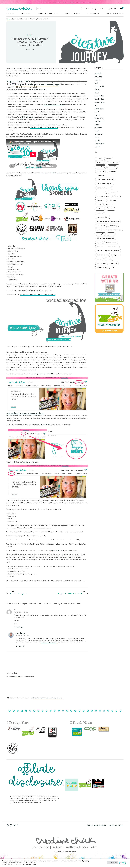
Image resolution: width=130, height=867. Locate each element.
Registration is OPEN (18, 81)
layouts (97, 115)
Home (8, 19)
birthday (99, 158)
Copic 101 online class (29, 117)
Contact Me (112, 825)
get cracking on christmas (104, 196)
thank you (99, 259)
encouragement (101, 192)
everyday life (99, 109)
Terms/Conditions (100, 825)
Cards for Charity (115, 14)
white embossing (101, 267)
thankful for (98, 134)
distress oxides (101, 175)
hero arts (99, 205)
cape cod (98, 80)
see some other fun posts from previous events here (37, 294)
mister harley (99, 118)
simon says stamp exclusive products (107, 246)
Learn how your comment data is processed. (48, 698)
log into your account (57, 550)
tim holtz (109, 259)
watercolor (114, 263)
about (101, 8)
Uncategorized (99, 144)
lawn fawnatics (101, 213)
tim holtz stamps (101, 263)
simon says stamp (111, 242)
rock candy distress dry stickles (105, 238)
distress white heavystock (104, 188)
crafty (97, 93)
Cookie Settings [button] (112, 863)
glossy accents (101, 200)
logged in (18, 677)
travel (97, 137)
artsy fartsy (98, 77)
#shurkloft (98, 74)
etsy (96, 105)
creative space (99, 102)
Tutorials (26, 14)
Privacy (90, 825)
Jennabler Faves (72, 14)
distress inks (100, 171)
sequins (99, 242)
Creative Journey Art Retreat (37, 90)
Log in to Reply (18, 627)
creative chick (99, 96)
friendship (113, 192)
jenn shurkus (20, 633)
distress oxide (112, 171)
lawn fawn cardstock (102, 217)
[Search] (37, 8)
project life (98, 128)
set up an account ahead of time (44, 374)
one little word (100, 121)
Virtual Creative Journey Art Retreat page (44, 127)
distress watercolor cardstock (105, 179)
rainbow (111, 234)
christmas (108, 158)
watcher (97, 147)
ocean (98, 230)
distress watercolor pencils (104, 184)
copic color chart (113, 163)
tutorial (97, 140)
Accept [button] (122, 863)
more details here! (84, 2)
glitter (117, 196)
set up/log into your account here (25, 413)
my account (112, 8)
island (97, 112)
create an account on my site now (32, 99)
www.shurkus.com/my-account (54, 104)
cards (96, 83)
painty (97, 125)
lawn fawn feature (102, 221)
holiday (108, 205)
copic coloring (101, 167)
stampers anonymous (103, 255)
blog (94, 8)
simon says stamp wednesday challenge (108, 251)
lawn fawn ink (115, 221)
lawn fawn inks (101, 225)
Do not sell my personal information (20, 865)
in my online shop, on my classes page (37, 84)
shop (87, 8)
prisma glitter (100, 234)
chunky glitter (100, 163)
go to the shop (45, 425)
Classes (10, 14)
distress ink (112, 167)
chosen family (99, 86)
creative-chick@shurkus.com (48, 643)
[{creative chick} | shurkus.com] (19, 8)
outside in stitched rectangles (113, 230)
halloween (113, 200)
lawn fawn (111, 209)
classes (30, 35)
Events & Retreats (47, 14)
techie (97, 131)
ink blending (100, 209)
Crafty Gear (93, 14)
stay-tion (116, 255)
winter (112, 267)
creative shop (99, 99)
